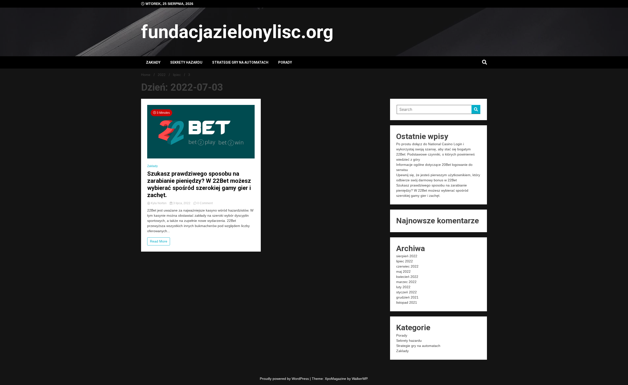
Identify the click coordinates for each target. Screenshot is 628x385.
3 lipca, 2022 (181, 203)
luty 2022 (403, 287)
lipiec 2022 (404, 261)
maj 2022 (403, 271)
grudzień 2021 (407, 297)
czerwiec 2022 (407, 266)
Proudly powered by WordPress (285, 379)
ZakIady (153, 62)
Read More (158, 241)
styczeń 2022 (406, 292)
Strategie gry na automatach (240, 62)
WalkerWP (359, 379)
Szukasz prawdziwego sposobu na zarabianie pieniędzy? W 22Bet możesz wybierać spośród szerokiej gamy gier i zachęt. (199, 184)
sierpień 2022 (406, 256)
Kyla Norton (158, 203)
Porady (285, 62)
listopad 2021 (406, 302)
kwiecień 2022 (407, 277)
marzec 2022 (406, 282)
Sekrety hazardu (186, 62)
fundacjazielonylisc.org (237, 32)
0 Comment (205, 203)
